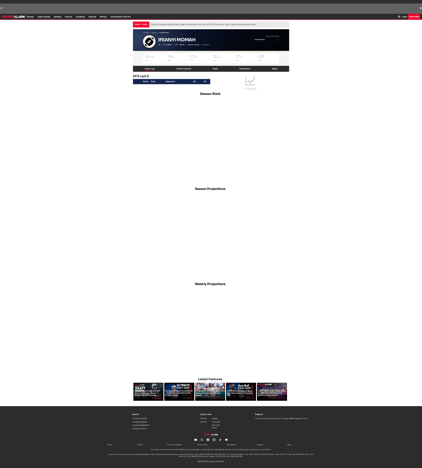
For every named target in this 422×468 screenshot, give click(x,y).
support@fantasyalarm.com (295, 418)
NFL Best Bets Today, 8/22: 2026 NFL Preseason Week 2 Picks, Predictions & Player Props (209, 392)
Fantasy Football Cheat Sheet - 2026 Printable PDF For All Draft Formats (179, 393)
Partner (140, 445)
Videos (215, 418)
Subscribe (414, 17)
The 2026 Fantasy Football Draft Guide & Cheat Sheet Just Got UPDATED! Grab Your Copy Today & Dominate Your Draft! (203, 24)
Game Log (150, 69)
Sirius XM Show (216, 426)
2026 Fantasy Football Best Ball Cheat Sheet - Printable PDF (240, 393)
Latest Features (183, 69)
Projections (244, 69)
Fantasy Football (139, 418)
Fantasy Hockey (139, 429)
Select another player (272, 36)
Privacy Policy (202, 445)
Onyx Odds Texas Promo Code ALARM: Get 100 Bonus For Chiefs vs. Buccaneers (272, 393)
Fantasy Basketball (140, 425)
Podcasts (216, 422)
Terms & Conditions (174, 445)
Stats (215, 69)
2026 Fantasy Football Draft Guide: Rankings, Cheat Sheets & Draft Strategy (147, 393)
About (109, 445)
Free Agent (146, 32)
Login (404, 17)
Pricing (203, 418)
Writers (203, 422)
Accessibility (231, 445)
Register (260, 445)
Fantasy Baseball (139, 422)
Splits (274, 69)
